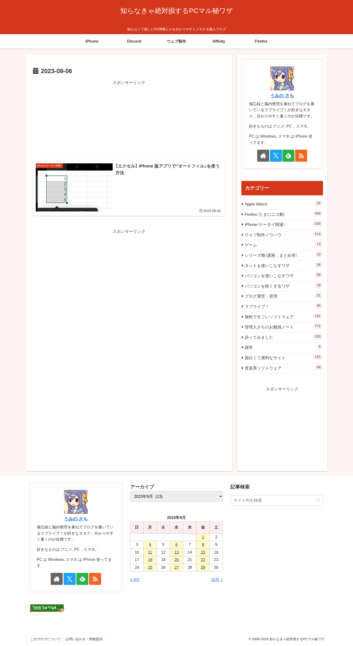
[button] (318, 500)
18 (150, 559)
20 (176, 559)
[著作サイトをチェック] (263, 156)
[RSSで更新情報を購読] (301, 156)
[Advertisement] (129, 120)
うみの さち (282, 95)
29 (203, 567)
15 (203, 552)
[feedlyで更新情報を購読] (288, 156)
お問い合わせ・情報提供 (84, 639)
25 (150, 567)
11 (150, 552)
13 (176, 552)
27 (176, 567)
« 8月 (135, 579)
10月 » (217, 579)
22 (203, 559)
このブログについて (45, 639)
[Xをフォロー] (276, 156)
